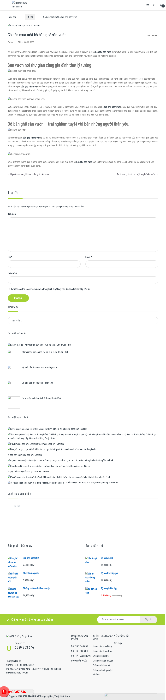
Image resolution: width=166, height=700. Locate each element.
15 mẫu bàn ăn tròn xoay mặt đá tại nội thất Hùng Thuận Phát (91, 482)
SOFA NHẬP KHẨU (79, 660)
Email (88, 257)
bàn (105, 107)
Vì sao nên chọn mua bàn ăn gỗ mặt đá (25, 455)
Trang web (12, 273)
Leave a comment (152, 35)
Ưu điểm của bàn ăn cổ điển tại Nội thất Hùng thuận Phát (85, 477)
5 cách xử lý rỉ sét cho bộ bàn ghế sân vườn (137, 174)
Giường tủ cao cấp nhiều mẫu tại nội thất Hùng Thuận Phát (87, 460)
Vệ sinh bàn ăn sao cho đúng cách (37, 382)
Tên (10, 257)
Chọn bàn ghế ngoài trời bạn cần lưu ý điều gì (70, 466)
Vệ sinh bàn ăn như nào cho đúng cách (39, 367)
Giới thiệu (118, 643)
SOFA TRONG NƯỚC (31, 696)
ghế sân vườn (114, 107)
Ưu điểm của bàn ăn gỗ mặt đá (50, 444)
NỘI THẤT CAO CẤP (79, 646)
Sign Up (148, 619)
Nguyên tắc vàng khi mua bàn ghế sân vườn (28, 174)
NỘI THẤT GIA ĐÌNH (79, 651)
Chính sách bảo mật (102, 665)
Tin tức (30, 17)
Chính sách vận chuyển (103, 660)
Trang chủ (12, 17)
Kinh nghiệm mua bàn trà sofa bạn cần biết (67, 429)
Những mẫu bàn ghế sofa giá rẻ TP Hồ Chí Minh (28, 471)
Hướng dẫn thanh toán (103, 651)
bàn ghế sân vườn (103, 52)
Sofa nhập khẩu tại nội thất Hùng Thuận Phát (41, 398)
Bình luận (12, 214)
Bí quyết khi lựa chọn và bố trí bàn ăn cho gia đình (75, 449)
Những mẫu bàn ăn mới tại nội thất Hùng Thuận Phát (45, 352)
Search (148, 5)
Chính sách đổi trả (101, 656)
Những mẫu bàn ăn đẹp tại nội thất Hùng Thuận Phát (48, 344)
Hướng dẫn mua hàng (102, 646)
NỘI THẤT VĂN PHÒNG (80, 656)
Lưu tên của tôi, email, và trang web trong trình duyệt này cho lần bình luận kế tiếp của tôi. (50, 289)
